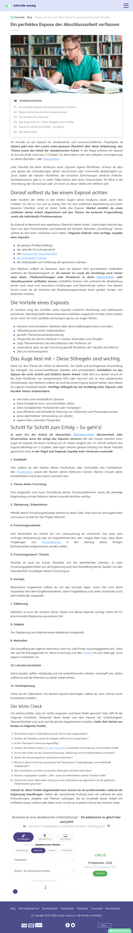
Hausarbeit (97, 908)
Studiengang (25, 471)
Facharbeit (82, 908)
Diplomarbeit (105, 277)
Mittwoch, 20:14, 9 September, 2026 (100, 867)
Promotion (67, 850)
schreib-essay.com (66, 915)
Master (52, 850)
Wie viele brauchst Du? (44, 881)
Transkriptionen (51, 542)
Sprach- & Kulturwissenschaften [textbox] (32, 870)
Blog (13, 908)
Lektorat (65, 839)
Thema (87, 652)
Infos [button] (104, 925)
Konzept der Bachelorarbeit (39, 253)
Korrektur (44, 839)
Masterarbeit (51, 159)
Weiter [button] (100, 873)
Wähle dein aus (44, 844)
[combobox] (44, 860)
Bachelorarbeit (83, 434)
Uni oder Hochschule (55, 747)
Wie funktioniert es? (28, 908)
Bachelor (38, 850)
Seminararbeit (112, 908)
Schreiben (24, 839)
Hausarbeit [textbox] (20, 859)
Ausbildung (22, 850)
